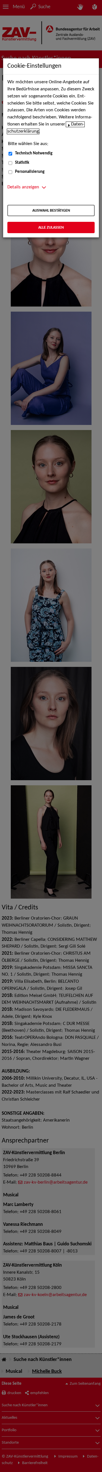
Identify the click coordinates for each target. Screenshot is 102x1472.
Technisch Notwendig (33, 153)
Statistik (22, 163)
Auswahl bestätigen (51, 211)
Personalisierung (29, 172)
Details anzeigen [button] (23, 187)
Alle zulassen (51, 228)
